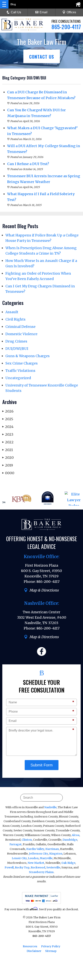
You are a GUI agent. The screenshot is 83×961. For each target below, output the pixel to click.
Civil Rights (15, 319)
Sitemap (51, 951)
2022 (8, 442)
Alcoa (75, 835)
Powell (9, 867)
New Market (36, 863)
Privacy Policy (50, 946)
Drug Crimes (16, 341)
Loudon (33, 858)
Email (43, 12)
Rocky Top (22, 867)
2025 (7, 419)
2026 (8, 411)
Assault (11, 312)
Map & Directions (44, 590)
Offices (71, 12)
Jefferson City (38, 853)
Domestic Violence (21, 334)
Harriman (52, 849)
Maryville (46, 858)
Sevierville (53, 867)
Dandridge (70, 839)
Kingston (55, 853)
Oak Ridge (68, 863)
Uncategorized (18, 378)
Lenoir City (19, 858)
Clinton (27, 839)
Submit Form (41, 765)
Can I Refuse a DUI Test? (28, 164)
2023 (7, 434)
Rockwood (38, 867)
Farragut (15, 844)
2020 (8, 457)
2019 (7, 465)
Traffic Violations (20, 370)
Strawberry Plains (41, 872)
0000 (8, 473)
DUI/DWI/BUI (16, 348)
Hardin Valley (35, 849)
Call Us (16, 12)
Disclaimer (34, 951)
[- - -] (4, 4)
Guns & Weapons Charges (27, 356)
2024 (8, 426)
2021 (7, 450)
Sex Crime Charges (21, 363)
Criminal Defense (20, 326)
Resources (30, 946)
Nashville (50, 807)
